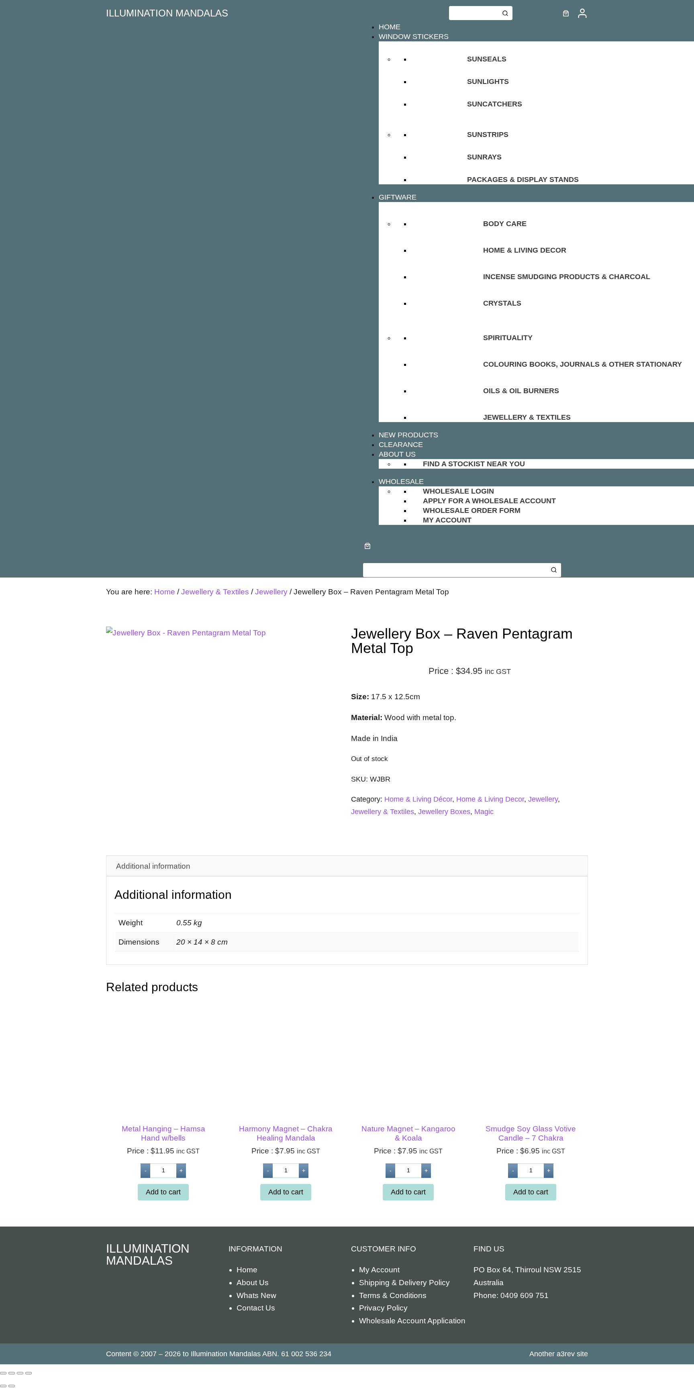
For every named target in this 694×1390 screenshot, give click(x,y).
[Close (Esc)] (28, 1373)
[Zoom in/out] (3, 1373)
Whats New (256, 1295)
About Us (253, 1282)
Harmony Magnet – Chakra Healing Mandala (286, 1133)
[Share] (20, 1373)
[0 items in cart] (566, 13)
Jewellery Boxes (444, 812)
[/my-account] (582, 13)
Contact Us (256, 1308)
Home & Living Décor (418, 799)
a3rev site (572, 1354)
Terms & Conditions (393, 1295)
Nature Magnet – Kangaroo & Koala (408, 1133)
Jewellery (271, 592)
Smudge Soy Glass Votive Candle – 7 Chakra (531, 1133)
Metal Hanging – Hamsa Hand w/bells (163, 1133)
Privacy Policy (383, 1308)
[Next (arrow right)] (11, 1386)
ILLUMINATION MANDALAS (167, 13)
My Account (379, 1269)
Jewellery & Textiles (215, 592)
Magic (484, 812)
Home (164, 592)
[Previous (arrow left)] (3, 1386)
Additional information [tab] (153, 866)
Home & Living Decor (490, 799)
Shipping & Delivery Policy (404, 1282)
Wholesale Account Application (412, 1321)
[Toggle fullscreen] (11, 1373)
